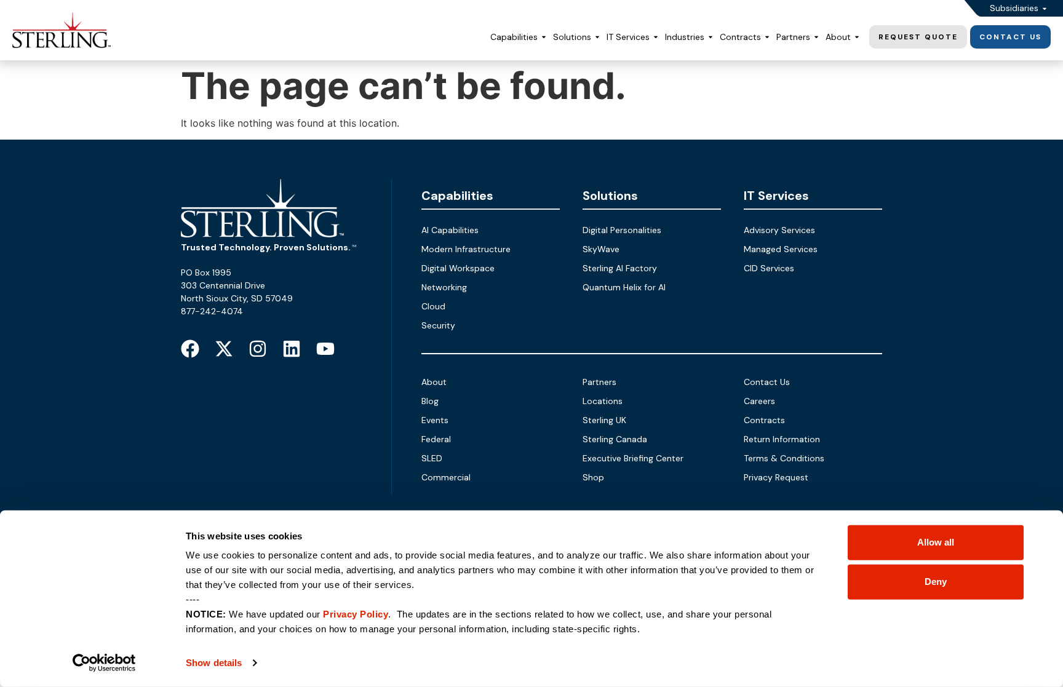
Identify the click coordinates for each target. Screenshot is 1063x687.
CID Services (769, 268)
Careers (759, 401)
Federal (436, 439)
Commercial (446, 477)
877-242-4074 (212, 311)
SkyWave (601, 249)
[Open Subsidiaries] (1044, 8)
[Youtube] (325, 349)
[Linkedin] (291, 349)
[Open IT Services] (656, 37)
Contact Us (767, 381)
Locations (603, 401)
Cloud (433, 306)
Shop (593, 477)
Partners (599, 381)
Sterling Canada (615, 439)
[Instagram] (258, 349)
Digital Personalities (622, 230)
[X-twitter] (224, 349)
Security (438, 325)
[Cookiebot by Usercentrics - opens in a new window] (104, 663)
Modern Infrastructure (466, 249)
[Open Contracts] (767, 37)
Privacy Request (776, 477)
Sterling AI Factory (620, 268)
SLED (431, 458)
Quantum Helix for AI (624, 287)
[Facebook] (190, 349)
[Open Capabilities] (544, 37)
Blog (430, 401)
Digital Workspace (458, 268)
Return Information (782, 439)
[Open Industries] (710, 37)
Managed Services (781, 249)
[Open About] (857, 37)
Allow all (935, 542)
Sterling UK (604, 420)
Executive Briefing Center (633, 458)
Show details (214, 662)
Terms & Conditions (784, 458)
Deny (936, 581)
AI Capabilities (450, 230)
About (434, 381)
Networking (444, 287)
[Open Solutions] (597, 37)
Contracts (764, 420)
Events (434, 420)
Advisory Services (779, 230)
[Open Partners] (816, 37)
